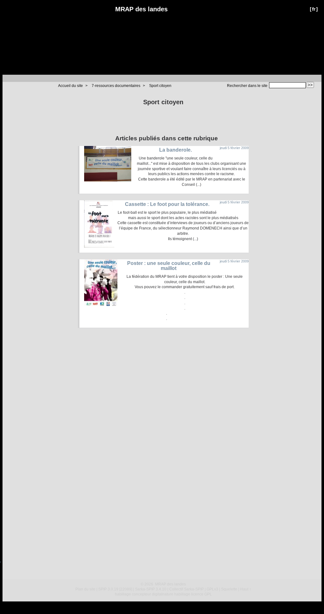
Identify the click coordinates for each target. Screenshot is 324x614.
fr (314, 9)
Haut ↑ (245, 589)
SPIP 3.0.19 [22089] (115, 589)
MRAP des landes (141, 9)
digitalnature (162, 594)
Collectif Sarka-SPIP (186, 589)
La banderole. (175, 150)
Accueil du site (70, 85)
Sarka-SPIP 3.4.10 (150, 589)
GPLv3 (212, 589)
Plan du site (85, 589)
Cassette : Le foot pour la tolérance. (167, 204)
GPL (208, 594)
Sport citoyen (160, 85)
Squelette (229, 589)
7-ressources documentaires (116, 85)
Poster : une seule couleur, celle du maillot (168, 266)
